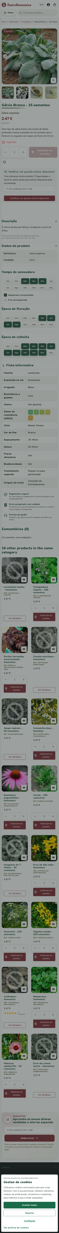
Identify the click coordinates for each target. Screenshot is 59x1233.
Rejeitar (29, 1213)
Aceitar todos (29, 1205)
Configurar (29, 1221)
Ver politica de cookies (16, 1227)
